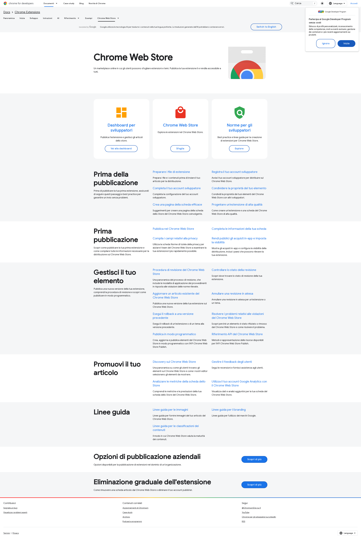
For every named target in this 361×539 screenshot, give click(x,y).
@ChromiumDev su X (251, 508)
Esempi (88, 18)
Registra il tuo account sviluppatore (234, 172)
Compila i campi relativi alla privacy (175, 238)
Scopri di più (254, 459)
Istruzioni (47, 18)
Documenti (49, 3)
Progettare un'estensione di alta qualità (237, 204)
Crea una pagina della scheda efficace (177, 204)
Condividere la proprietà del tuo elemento (239, 188)
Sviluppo (34, 18)
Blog (81, 3)
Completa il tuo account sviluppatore (177, 188)
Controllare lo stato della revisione (234, 270)
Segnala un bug (10, 508)
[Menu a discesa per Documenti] (57, 3)
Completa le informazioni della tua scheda (239, 229)
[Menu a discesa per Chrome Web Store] (119, 18)
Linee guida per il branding (229, 410)
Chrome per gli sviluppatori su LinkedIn (259, 517)
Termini (6, 533)
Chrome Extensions (27, 12)
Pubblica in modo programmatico (174, 334)
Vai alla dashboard (121, 148)
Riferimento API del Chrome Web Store (237, 334)
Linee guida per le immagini (170, 410)
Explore (239, 148)
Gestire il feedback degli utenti (232, 362)
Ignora (325, 43)
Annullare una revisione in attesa (232, 293)
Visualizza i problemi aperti (15, 512)
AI (58, 18)
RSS (243, 521)
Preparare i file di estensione (171, 172)
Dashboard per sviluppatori (121, 128)
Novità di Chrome (97, 3)
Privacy (16, 533)
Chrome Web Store (106, 18)
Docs (6, 12)
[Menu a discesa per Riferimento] (79, 18)
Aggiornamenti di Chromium (135, 508)
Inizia (346, 43)
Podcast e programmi (132, 521)
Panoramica (9, 18)
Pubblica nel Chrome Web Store (173, 229)
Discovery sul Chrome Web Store (174, 362)
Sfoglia (180, 148)
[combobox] (303, 3)
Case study (68, 3)
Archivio (126, 517)
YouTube (245, 512)
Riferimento (70, 18)
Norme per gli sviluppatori (239, 128)
